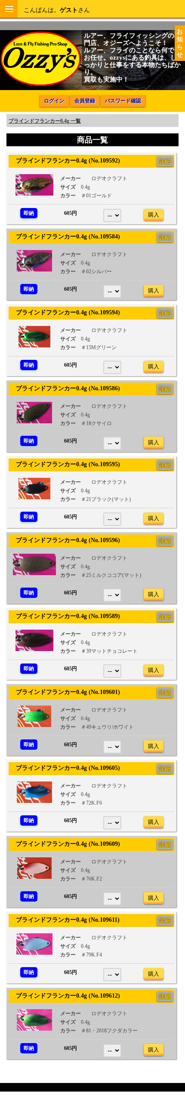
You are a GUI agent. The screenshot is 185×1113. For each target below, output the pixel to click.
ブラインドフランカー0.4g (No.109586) (65, 388)
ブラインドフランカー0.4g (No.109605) (65, 767)
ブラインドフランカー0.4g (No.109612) (65, 995)
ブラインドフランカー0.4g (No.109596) (65, 540)
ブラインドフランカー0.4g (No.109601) (65, 691)
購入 (153, 214)
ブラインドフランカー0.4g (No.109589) (65, 615)
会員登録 (84, 101)
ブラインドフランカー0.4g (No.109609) (65, 843)
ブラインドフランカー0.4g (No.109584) (65, 236)
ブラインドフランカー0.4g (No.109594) (65, 312)
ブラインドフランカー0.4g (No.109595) (65, 464)
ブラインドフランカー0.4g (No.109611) (65, 919)
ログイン (54, 101)
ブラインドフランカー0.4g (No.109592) (65, 160)
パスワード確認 (123, 101)
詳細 (165, 161)
